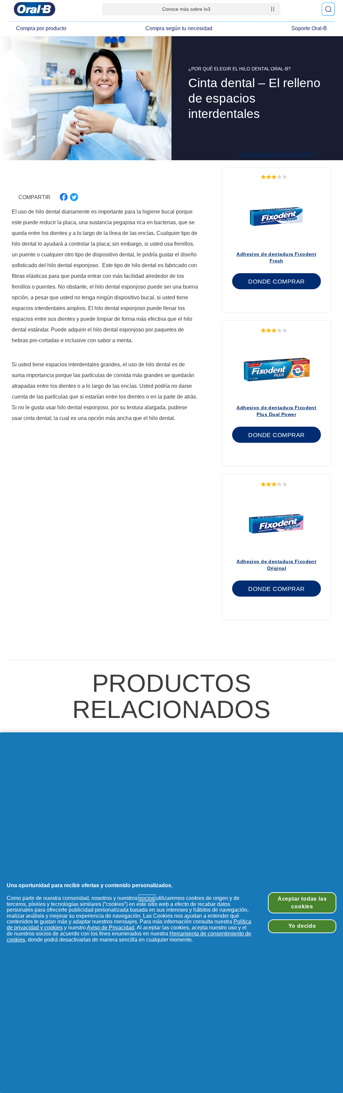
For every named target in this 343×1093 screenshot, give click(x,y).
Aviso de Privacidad (110, 927)
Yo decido (302, 926)
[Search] (328, 9)
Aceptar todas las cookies (302, 902)
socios (146, 898)
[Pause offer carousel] (272, 9)
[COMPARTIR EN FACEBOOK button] (64, 197)
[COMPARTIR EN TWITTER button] (74, 197)
